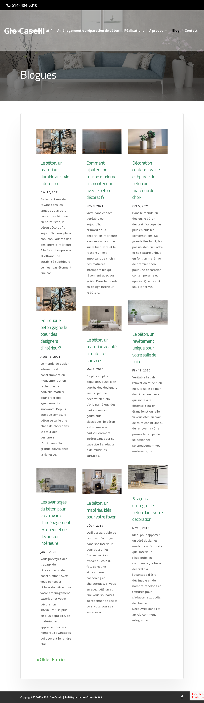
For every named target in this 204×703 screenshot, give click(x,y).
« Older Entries (51, 659)
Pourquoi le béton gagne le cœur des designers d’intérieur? (53, 334)
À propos (156, 31)
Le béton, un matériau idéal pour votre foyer (101, 510)
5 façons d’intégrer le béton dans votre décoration (147, 509)
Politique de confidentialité (83, 697)
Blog (175, 31)
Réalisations (134, 31)
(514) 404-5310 (23, 5)
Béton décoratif (39, 31)
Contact (191, 31)
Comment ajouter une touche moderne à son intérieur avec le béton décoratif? (101, 180)
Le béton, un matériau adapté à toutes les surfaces (101, 350)
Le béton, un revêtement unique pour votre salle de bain (144, 348)
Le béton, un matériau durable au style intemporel (54, 173)
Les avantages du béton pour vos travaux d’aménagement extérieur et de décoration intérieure (55, 522)
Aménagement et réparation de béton (88, 31)
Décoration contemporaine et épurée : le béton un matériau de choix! (146, 180)
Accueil (15, 31)
